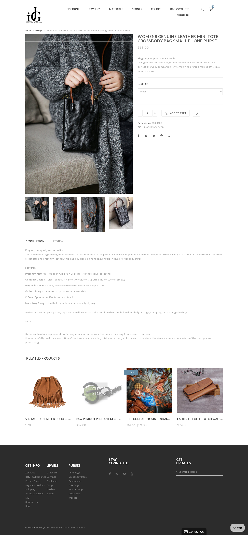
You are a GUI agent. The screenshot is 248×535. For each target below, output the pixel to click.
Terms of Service (34, 493)
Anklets (51, 489)
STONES (137, 9)
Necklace (52, 481)
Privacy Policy (32, 481)
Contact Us (31, 502)
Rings (50, 485)
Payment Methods (35, 485)
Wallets (73, 497)
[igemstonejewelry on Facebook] (110, 474)
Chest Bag (74, 493)
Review (58, 241)
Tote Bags (74, 485)
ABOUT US (183, 15)
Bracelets (52, 472)
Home (28, 30)
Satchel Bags (76, 489)
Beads (50, 493)
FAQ (27, 497)
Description (34, 241)
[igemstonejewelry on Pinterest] (117, 474)
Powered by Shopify (74, 528)
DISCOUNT (72, 9)
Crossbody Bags (78, 476)
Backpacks (75, 481)
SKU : (140, 127)
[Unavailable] (99, 405)
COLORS (156, 9)
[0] (211, 9)
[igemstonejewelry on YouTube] (132, 474)
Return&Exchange (35, 476)
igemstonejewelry (54, 528)
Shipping (30, 489)
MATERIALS (116, 9)
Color (143, 84)
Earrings (51, 476)
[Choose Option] (48, 405)
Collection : (144, 122)
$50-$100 (39, 30)
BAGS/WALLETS (179, 9)
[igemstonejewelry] (33, 15)
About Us (30, 472)
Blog (27, 506)
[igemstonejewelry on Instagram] (124, 474)
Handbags (74, 472)
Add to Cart (178, 113)
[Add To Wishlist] (196, 113)
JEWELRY (94, 9)
